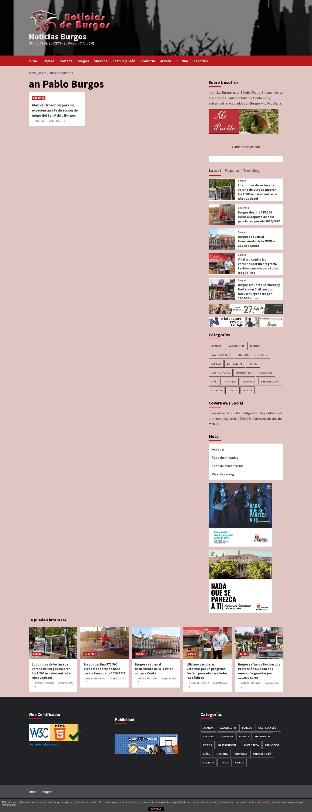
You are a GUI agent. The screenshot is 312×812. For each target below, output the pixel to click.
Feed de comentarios (227, 466)
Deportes (200, 61)
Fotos (253, 363)
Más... (214, 381)
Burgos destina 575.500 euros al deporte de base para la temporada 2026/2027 (259, 216)
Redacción (40, 120)
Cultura (182, 61)
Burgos (83, 61)
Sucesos (100, 61)
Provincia (148, 61)
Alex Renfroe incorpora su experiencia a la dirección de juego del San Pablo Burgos (55, 110)
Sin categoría (270, 381)
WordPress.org (223, 474)
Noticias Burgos (57, 36)
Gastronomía (220, 372)
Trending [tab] (251, 170)
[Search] (280, 61)
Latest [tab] (215, 170)
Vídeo (33, 792)
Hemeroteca (244, 372)
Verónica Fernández (44, 682)
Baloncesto (236, 346)
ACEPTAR (156, 809)
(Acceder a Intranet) (43, 744)
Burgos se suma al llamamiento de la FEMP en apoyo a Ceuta (257, 241)
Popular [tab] (232, 170)
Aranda (165, 61)
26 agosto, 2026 (65, 682)
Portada (66, 61)
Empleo (48, 61)
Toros (232, 390)
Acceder (218, 449)
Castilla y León (123, 61)
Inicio (33, 61)
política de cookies (258, 802)
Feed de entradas (225, 457)
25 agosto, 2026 (272, 682)
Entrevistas (235, 363)
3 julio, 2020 (54, 120)
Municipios (266, 372)
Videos (247, 390)
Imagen (46, 792)
